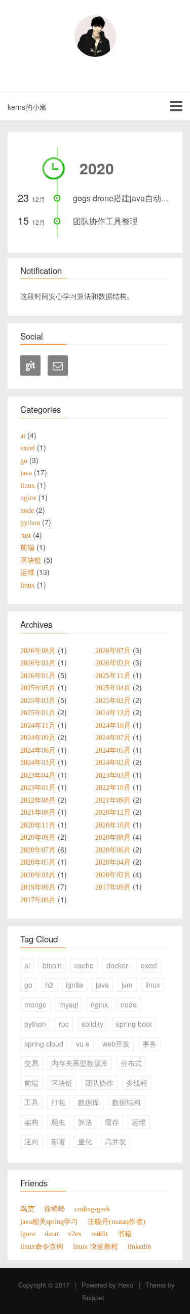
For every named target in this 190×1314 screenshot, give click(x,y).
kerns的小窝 (27, 107)
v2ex (75, 1233)
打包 (58, 1102)
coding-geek (92, 1208)
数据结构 (126, 1102)
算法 (85, 1122)
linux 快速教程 (95, 1246)
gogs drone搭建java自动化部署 (129, 198)
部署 (58, 1141)
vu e (83, 1043)
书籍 (125, 1233)
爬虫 (58, 1122)
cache (84, 965)
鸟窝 (27, 1208)
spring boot (134, 1024)
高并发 (115, 1141)
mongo (35, 1004)
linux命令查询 (41, 1246)
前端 (31, 1083)
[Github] (30, 365)
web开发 (116, 1043)
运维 (139, 1122)
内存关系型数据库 (79, 1063)
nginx (99, 1004)
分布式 (131, 1063)
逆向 (31, 1141)
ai (27, 965)
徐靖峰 (54, 1208)
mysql (68, 1004)
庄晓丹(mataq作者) (116, 1221)
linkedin (139, 1246)
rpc (64, 1024)
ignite (74, 985)
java (102, 985)
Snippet (93, 1297)
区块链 (61, 1083)
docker (117, 965)
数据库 (88, 1102)
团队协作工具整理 (105, 221)
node (129, 1004)
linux (152, 985)
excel (149, 965)
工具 (31, 1102)
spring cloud (43, 1043)
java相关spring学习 (49, 1221)
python (35, 1024)
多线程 (136, 1083)
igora (27, 1233)
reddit (99, 1233)
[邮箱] (58, 365)
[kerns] (95, 36)
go (28, 985)
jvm (127, 985)
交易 (31, 1063)
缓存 (112, 1122)
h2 (49, 985)
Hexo (125, 1285)
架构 (31, 1122)
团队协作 (99, 1083)
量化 (85, 1141)
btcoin (52, 965)
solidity (92, 1024)
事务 (149, 1043)
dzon (51, 1233)
